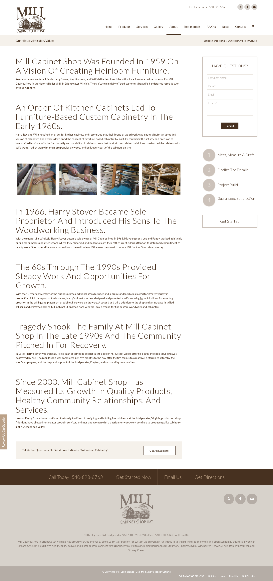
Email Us (173, 477)
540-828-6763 (137, 535)
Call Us (26, 450)
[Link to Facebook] (247, 7)
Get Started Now (133, 477)
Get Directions (198, 7)
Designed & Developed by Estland (153, 571)
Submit (230, 126)
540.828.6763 (217, 7)
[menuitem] (108, 20)
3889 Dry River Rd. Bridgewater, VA (105, 535)
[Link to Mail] (254, 7)
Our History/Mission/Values (35, 40)
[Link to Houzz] (240, 7)
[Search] (253, 20)
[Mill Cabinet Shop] (31, 20)
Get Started (230, 221)
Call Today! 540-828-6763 (75, 477)
